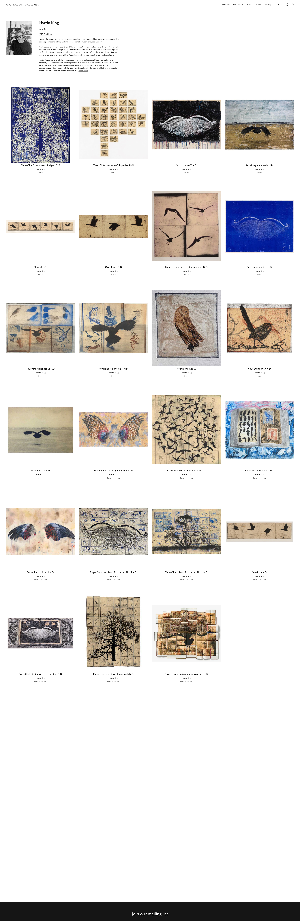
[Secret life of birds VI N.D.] (40, 532)
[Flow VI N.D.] (40, 226)
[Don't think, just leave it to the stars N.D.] (40, 633)
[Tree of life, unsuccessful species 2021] (113, 125)
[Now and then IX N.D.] (259, 328)
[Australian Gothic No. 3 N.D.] (259, 430)
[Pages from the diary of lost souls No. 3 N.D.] (113, 532)
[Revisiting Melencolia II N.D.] (113, 328)
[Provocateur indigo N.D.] (259, 226)
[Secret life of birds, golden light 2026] (113, 430)
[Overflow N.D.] (259, 532)
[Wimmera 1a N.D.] (186, 328)
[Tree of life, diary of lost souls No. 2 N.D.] (186, 532)
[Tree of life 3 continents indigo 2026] (40, 125)
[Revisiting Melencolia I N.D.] (40, 328)
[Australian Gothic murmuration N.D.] (186, 430)
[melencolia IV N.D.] (40, 430)
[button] (225, 4)
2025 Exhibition (45, 34)
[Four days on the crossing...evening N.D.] (186, 226)
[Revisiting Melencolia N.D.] (259, 125)
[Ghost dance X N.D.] (186, 125)
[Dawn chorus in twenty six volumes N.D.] (186, 633)
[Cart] (292, 5)
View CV (42, 29)
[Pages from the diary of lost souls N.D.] (113, 633)
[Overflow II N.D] (113, 226)
